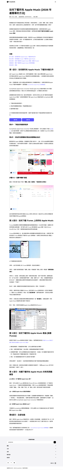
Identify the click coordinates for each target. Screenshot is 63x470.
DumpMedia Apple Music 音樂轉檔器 (36, 84)
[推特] (8, 463)
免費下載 (15, 119)
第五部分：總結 (13, 65)
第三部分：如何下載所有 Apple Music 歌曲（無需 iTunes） (24, 61)
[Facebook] (11, 463)
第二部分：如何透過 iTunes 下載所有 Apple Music (22, 59)
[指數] (11, 1)
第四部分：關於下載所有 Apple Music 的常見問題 (22, 63)
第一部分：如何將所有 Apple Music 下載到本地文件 (22, 56)
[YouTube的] (14, 463)
